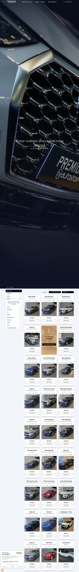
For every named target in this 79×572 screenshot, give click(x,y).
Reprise (37, 1)
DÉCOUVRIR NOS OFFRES (49, 344)
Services (43, 1)
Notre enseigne (52, 1)
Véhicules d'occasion (27, 1)
